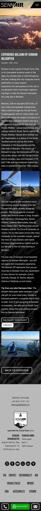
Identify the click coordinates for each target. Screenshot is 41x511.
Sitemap (32, 491)
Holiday (4, 63)
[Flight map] (33, 464)
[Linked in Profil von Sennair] (28, 464)
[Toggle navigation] (37, 5)
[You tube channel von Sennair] (17, 464)
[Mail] (35, 506)
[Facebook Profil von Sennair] (12, 464)
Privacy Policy (13, 483)
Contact (7, 325)
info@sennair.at (20, 405)
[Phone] (5, 506)
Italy (16, 63)
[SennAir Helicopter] (20, 420)
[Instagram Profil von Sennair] (7, 464)
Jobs (7, 491)
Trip (11, 63)
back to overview (16, 370)
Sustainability (25, 475)
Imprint (30, 483)
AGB (36, 475)
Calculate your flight (15, 320)
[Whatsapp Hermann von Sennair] (23, 464)
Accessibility (19, 491)
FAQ (4, 475)
